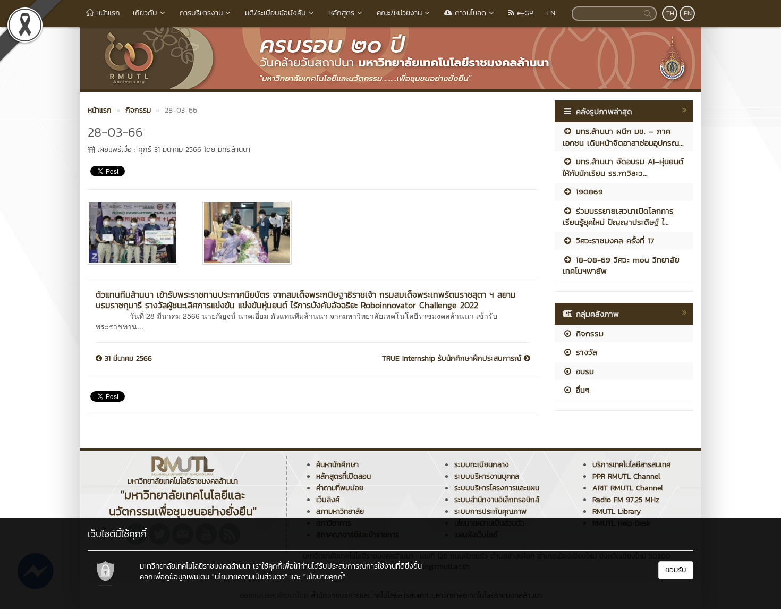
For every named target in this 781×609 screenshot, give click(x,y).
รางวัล (585, 352)
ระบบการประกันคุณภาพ (490, 511)
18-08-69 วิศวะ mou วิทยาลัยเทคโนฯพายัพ (621, 265)
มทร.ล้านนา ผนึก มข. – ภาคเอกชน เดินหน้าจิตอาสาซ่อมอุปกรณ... (623, 136)
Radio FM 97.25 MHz (625, 499)
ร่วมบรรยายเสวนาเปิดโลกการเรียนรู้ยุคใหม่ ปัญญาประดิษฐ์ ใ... (618, 216)
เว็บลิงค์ (327, 499)
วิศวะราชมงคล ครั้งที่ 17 (613, 240)
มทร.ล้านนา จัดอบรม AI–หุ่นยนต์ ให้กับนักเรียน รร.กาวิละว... (623, 167)
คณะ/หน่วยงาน (399, 13)
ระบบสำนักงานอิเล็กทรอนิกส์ (496, 499)
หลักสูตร (341, 13)
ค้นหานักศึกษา (337, 464)
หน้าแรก (107, 13)
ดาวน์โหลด (469, 13)
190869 (588, 191)
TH (670, 13)
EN (550, 13)
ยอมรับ (675, 570)
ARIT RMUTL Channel (627, 488)
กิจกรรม (588, 333)
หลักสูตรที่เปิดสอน (343, 476)
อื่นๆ (581, 390)
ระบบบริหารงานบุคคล (486, 476)
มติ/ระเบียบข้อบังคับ (275, 13)
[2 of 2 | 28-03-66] (251, 233)
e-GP (523, 13)
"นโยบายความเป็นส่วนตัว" (249, 576)
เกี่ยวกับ (145, 13)
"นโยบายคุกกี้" (324, 576)
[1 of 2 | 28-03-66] (137, 233)
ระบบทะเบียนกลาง (481, 464)
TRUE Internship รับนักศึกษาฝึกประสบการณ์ (453, 358)
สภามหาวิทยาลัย (340, 511)
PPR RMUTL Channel (626, 476)
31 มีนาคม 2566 (127, 358)
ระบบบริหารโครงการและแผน (496, 488)
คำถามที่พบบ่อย (339, 488)
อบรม (583, 371)
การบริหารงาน (201, 13)
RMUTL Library (616, 511)
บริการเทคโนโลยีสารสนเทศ (631, 464)
